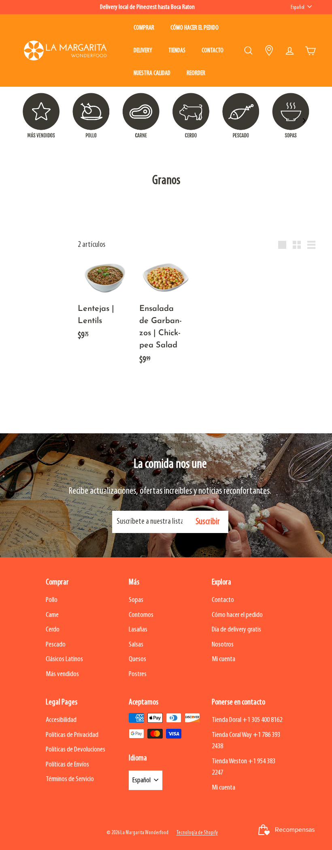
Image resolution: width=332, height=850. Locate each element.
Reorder (196, 73)
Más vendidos (62, 674)
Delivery (143, 50)
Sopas (136, 600)
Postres (138, 674)
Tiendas (176, 50)
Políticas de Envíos (67, 765)
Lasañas (138, 630)
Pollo (51, 600)
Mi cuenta (223, 659)
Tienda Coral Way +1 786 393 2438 (246, 741)
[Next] (304, 120)
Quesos (137, 659)
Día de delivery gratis (236, 630)
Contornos (141, 615)
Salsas (136, 645)
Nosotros (223, 645)
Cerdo (53, 630)
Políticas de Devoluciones (75, 750)
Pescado (56, 645)
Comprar (144, 28)
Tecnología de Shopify (197, 832)
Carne (52, 615)
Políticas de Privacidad (72, 735)
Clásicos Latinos (64, 659)
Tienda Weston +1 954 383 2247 (243, 767)
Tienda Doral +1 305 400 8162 (247, 720)
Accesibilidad (61, 720)
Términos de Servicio (70, 779)
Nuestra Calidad (152, 73)
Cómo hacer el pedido (194, 28)
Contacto (212, 50)
